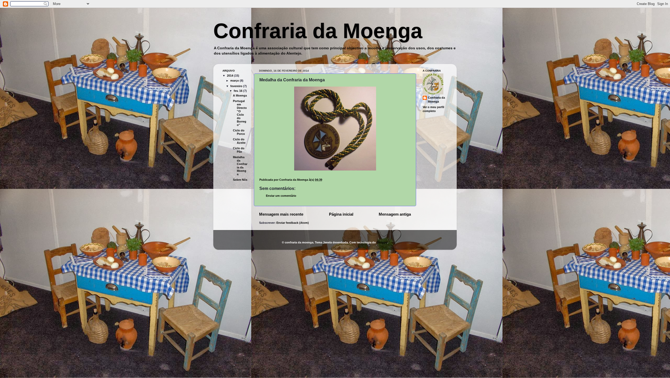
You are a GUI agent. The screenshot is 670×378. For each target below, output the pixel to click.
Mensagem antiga (395, 214)
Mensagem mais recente (281, 214)
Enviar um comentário (281, 195)
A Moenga (240, 95)
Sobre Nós (240, 179)
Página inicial (341, 214)
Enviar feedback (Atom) (292, 222)
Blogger (382, 242)
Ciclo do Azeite (239, 141)
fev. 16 (238, 90)
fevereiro (236, 86)
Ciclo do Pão (238, 150)
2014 (230, 75)
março (235, 80)
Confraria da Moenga (317, 30)
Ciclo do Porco (239, 132)
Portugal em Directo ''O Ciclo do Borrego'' (240, 112)
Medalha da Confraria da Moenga (240, 166)
